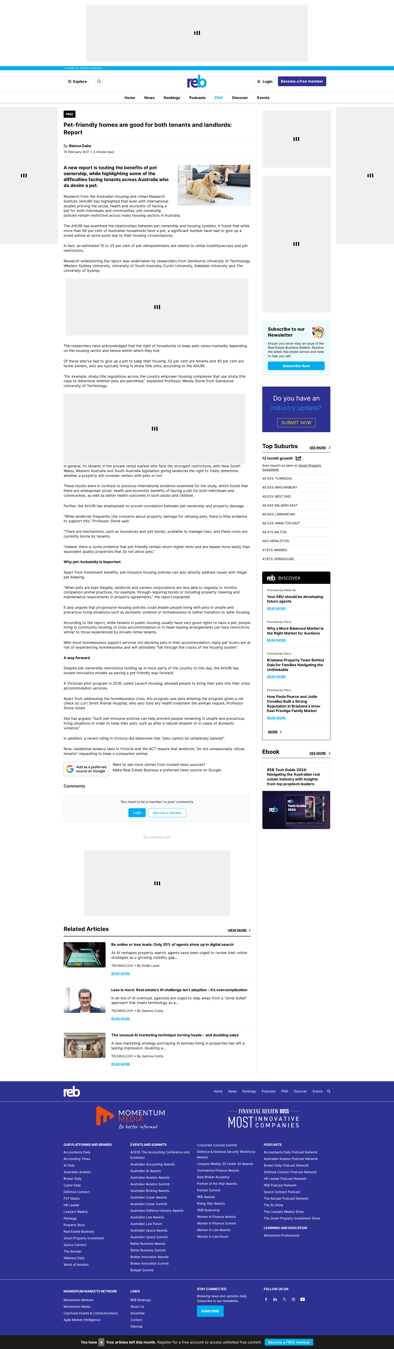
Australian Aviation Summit (150, 1184)
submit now (296, 422)
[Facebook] (266, 1299)
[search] (328, 1091)
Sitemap (136, 1326)
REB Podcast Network (280, 1185)
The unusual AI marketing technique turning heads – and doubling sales (175, 1035)
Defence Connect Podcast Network (290, 1172)
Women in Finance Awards (216, 1217)
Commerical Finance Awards (218, 1170)
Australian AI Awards (145, 1171)
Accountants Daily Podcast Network (291, 1152)
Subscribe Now (296, 366)
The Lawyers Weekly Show (284, 1212)
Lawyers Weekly (76, 1212)
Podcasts (197, 97)
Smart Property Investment (84, 1238)
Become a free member (302, 81)
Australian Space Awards (148, 1230)
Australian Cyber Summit (148, 1204)
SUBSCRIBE (210, 1311)
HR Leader (71, 1205)
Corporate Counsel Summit (217, 1145)
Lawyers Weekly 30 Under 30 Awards (225, 1164)
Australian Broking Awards (149, 1191)
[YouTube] (302, 1299)
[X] (284, 1299)
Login (267, 81)
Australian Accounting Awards (152, 1164)
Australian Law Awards (147, 1217)
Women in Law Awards (213, 1230)
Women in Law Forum (212, 1236)
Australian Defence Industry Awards (157, 1210)
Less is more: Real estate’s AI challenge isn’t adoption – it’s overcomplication (179, 990)
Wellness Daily (74, 1258)
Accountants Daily (77, 1152)
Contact (136, 1320)
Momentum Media (77, 1306)
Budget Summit (141, 1270)
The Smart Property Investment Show (292, 1218)
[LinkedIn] (275, 1299)
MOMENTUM (91, 68)
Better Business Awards (147, 1243)
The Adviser (72, 1251)
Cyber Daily (72, 1185)
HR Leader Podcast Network (285, 1178)
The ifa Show (273, 1205)
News (149, 97)
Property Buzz (74, 1225)
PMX (219, 97)
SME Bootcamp (208, 1210)
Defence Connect (77, 1192)
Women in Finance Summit (216, 1223)
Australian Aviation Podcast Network (291, 1159)
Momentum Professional (281, 1235)
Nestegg (70, 1218)
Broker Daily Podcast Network (286, 1165)
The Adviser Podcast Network (286, 1198)
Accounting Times (77, 1159)
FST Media (72, 1198)
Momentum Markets (78, 1300)
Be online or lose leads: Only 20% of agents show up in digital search (172, 944)
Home (129, 97)
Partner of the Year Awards (217, 1183)
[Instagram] (293, 1299)
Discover (240, 97)
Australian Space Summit (149, 1237)
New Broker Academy (213, 1177)
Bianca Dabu (80, 145)
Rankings (172, 97)
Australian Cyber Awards (148, 1197)
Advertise (137, 1313)
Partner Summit (208, 1190)
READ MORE (120, 973)
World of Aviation (76, 1264)
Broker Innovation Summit (149, 1263)
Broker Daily (73, 1178)
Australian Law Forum (146, 1224)
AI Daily (69, 1165)
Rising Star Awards (211, 1203)
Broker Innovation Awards (149, 1257)
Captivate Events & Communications (91, 1313)
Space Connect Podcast (282, 1192)
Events (263, 97)
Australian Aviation (77, 1172)
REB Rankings (140, 1300)
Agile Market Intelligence (82, 1320)
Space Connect (75, 1245)
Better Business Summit (148, 1250)
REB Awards (206, 1197)
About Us (137, 1306)
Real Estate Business (79, 1231)
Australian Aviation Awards (149, 1177)
